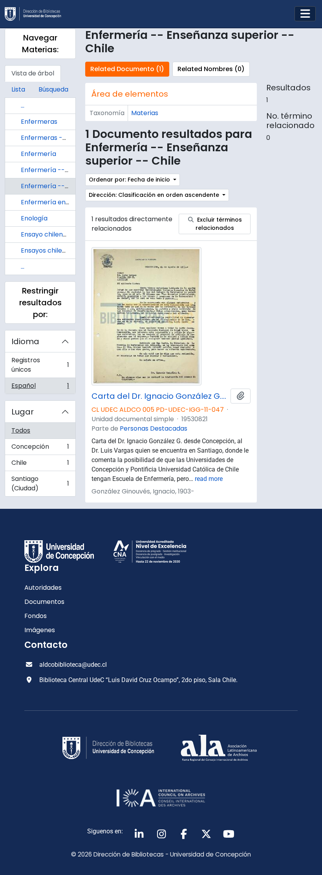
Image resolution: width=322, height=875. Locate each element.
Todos (20, 430)
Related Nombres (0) (211, 68)
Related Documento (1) (127, 68)
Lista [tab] (18, 89)
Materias (144, 112)
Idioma (25, 341)
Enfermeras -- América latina (67, 137)
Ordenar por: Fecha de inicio (130, 179)
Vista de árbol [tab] (32, 73)
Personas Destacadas (153, 428)
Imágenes (39, 630)
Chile (40, 464)
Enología (34, 218)
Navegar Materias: (40, 43)
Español (40, 387)
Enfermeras (39, 121)
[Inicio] (36, 14)
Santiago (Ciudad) (40, 483)
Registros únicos (40, 365)
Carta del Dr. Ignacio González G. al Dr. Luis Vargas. (159, 396)
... (22, 105)
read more (209, 478)
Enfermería (38, 153)
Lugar (22, 411)
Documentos (44, 601)
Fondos (35, 615)
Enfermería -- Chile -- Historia (68, 169)
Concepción (40, 448)
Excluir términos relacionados (219, 224)
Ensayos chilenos (47, 250)
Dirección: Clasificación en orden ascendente (155, 195)
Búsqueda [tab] (53, 89)
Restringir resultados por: (40, 302)
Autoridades (43, 587)
